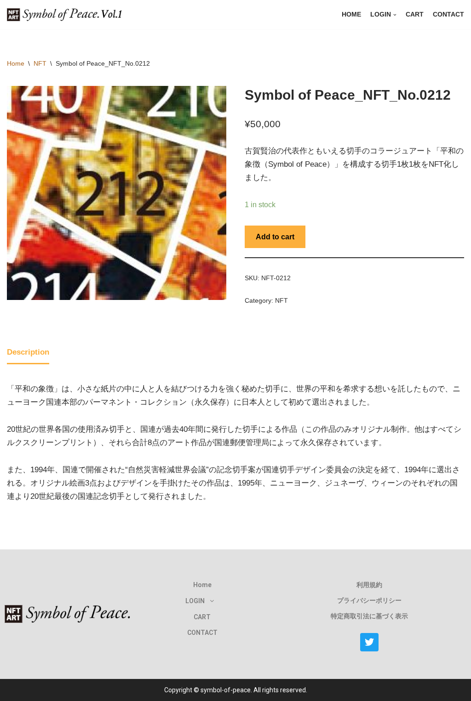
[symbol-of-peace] (66, 14)
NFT (40, 63)
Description (28, 352)
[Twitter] (369, 642)
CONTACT (448, 14)
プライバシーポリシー (369, 600)
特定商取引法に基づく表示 (369, 616)
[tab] (28, 353)
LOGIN (195, 601)
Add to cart (275, 237)
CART (415, 14)
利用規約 (369, 584)
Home (351, 14)
